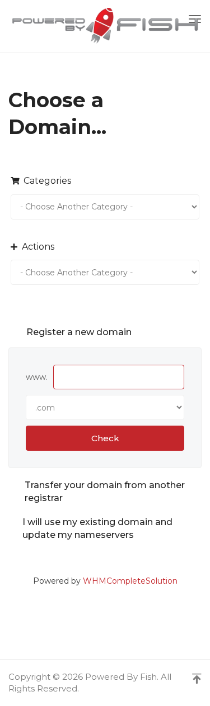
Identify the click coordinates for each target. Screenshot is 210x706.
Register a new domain (79, 332)
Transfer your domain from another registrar (105, 491)
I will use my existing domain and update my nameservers (97, 528)
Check (105, 438)
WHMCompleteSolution (130, 581)
